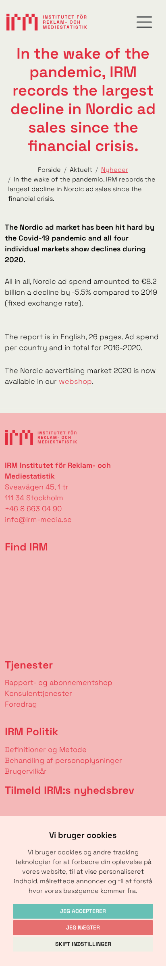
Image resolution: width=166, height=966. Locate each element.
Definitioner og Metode (46, 749)
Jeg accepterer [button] (83, 911)
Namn (10, 809)
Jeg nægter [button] (83, 927)
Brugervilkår (26, 771)
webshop (75, 381)
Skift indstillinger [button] (83, 944)
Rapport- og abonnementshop (58, 682)
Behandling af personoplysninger (64, 760)
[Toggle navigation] (144, 22)
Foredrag (21, 704)
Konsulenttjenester (38, 693)
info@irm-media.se (38, 519)
